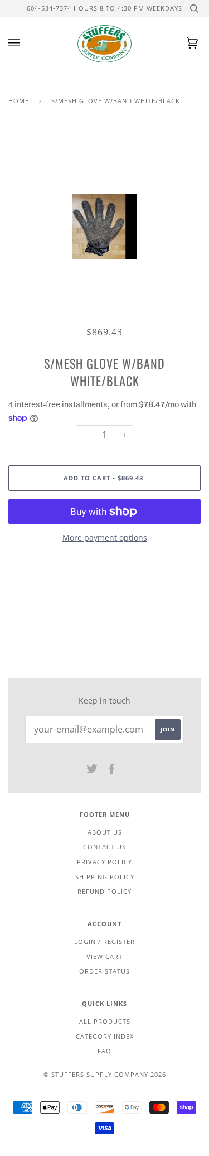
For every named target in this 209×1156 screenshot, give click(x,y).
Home (18, 101)
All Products (104, 1021)
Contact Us (104, 846)
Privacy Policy (104, 862)
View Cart (104, 956)
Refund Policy (104, 891)
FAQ (104, 1051)
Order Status (104, 971)
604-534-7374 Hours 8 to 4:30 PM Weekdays (104, 8)
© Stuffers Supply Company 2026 (104, 1074)
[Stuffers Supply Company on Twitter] (92, 771)
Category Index (105, 1036)
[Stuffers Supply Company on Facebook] (112, 771)
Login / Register (104, 941)
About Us (105, 832)
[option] (104, 227)
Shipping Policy (104, 877)
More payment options (104, 537)
